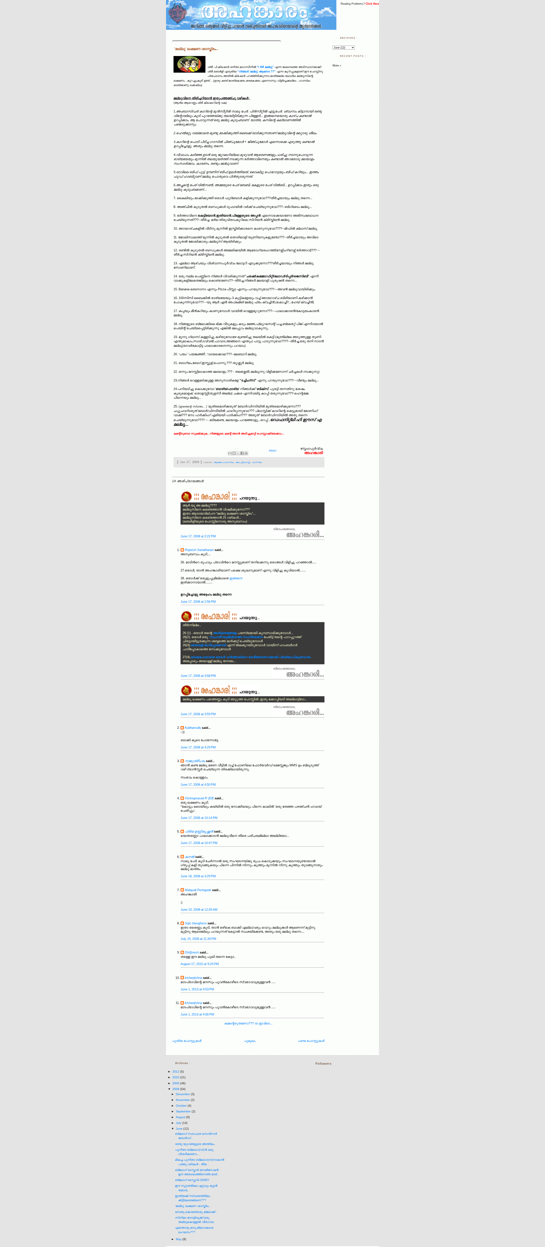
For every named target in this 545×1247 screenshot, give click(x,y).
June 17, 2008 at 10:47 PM (199, 843)
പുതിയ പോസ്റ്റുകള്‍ (186, 1041)
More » (337, 65)
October (182, 1105)
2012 (176, 1071)
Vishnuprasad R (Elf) (199, 798)
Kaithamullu (193, 727)
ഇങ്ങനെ (235, 578)
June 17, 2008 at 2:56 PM (198, 601)
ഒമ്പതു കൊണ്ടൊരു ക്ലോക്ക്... (196, 1212)
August (181, 1117)
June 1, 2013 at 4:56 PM (197, 1014)
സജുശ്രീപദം (195, 761)
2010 (176, 1077)
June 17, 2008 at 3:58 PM (198, 675)
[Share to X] (238, 453)
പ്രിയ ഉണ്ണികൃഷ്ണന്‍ (199, 831)
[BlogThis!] (234, 453)
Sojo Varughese (196, 923)
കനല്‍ (189, 857)
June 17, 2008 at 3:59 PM (198, 714)
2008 (176, 1089)
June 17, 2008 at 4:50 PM (198, 784)
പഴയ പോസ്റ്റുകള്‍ (311, 1041)
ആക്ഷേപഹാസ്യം (224, 462)
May (179, 1239)
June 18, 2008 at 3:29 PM (198, 876)
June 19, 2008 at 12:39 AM (199, 909)
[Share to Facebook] (242, 453)
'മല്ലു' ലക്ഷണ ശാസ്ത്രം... (196, 48)
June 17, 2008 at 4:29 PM (198, 747)
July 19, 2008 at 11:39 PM (198, 939)
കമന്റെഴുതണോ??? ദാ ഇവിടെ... (248, 1023)
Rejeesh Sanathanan (199, 550)
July (179, 1123)
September (184, 1111)
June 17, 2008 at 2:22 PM (198, 536)
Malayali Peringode (198, 890)
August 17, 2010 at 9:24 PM (200, 964)
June (179, 1128)
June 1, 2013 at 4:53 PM (197, 989)
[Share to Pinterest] (246, 453)
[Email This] (230, 453)
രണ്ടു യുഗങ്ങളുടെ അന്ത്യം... (196, 1144)
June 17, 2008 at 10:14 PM (199, 818)
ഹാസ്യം (257, 462)
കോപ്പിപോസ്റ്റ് (243, 462)
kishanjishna (193, 977)
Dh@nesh (192, 952)
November (183, 1100)
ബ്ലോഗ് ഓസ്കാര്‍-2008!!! (192, 1180)
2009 (176, 1083)
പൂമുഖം (249, 1041)
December (183, 1094)
